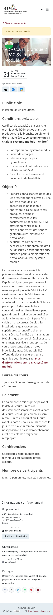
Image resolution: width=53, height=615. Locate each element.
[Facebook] (5, 590)
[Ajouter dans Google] (21, 89)
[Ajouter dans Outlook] (13, 89)
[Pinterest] (31, 590)
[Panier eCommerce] (41, 9)
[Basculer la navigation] (47, 9)
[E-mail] (38, 590)
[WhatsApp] (24, 590)
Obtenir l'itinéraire (16, 536)
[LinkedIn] (18, 590)
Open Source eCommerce (39, 611)
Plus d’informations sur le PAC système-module (25, 362)
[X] (11, 590)
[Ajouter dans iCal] (5, 89)
